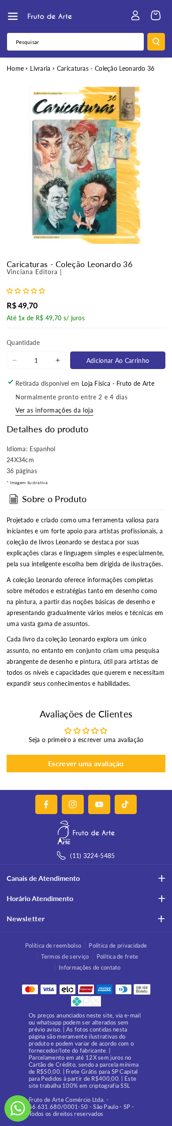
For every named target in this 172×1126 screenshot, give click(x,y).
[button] (12, 16)
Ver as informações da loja (54, 410)
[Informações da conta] (135, 15)
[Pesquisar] (156, 42)
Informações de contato (90, 967)
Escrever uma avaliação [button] (86, 763)
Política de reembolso (53, 945)
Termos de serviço (65, 956)
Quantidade (23, 342)
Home (15, 68)
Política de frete (117, 956)
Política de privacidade (118, 945)
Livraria (40, 68)
